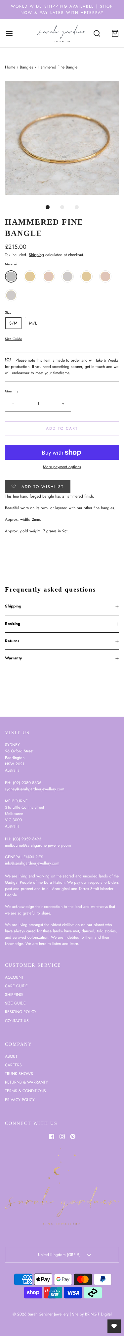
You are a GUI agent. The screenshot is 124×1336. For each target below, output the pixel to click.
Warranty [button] (13, 658)
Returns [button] (12, 641)
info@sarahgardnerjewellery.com (32, 863)
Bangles (26, 67)
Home (10, 67)
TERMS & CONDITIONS (25, 1091)
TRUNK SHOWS (19, 1074)
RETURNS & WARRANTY (26, 1082)
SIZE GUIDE (15, 1003)
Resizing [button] (12, 624)
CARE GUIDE (16, 986)
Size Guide (13, 338)
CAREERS (13, 1065)
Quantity (11, 391)
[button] (62, 138)
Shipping (36, 255)
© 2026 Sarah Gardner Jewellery (40, 1314)
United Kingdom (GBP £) (60, 1255)
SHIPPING (14, 995)
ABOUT (11, 1056)
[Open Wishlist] (114, 1326)
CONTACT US (17, 1021)
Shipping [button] (13, 606)
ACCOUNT (14, 977)
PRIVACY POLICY (20, 1100)
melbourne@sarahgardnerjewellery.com (38, 845)
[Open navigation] (9, 33)
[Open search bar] (97, 33)
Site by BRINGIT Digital (92, 1314)
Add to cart (62, 428)
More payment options (62, 467)
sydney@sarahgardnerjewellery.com (34, 789)
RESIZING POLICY (20, 1012)
